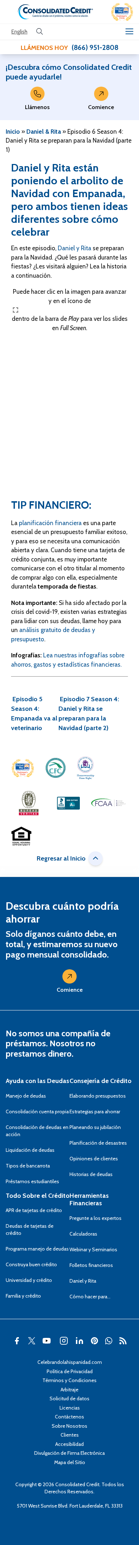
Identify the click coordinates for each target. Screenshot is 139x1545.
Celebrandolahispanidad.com (69, 1362)
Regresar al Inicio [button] (61, 858)
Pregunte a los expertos (96, 1218)
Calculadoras (83, 1234)
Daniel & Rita (43, 131)
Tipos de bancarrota (28, 1165)
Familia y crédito (23, 1296)
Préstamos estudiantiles (32, 1181)
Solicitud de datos (69, 1398)
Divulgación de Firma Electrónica (69, 1453)
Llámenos (37, 107)
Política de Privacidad (70, 1371)
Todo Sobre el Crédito (38, 1196)
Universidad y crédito (29, 1280)
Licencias (70, 1408)
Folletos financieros (91, 1265)
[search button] (39, 31)
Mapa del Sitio (69, 1462)
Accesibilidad (69, 1444)
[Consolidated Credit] (55, 11)
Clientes (70, 1435)
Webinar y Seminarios (93, 1249)
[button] (122, 12)
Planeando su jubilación (95, 1127)
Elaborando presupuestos (98, 1096)
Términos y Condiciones (69, 1380)
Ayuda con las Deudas (37, 1081)
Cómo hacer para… (90, 1296)
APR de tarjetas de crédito (34, 1210)
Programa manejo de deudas (37, 1249)
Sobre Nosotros (69, 1426)
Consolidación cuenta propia (37, 1111)
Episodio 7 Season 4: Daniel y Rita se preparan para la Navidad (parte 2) (88, 713)
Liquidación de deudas (30, 1150)
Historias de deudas (91, 1174)
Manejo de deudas (26, 1096)
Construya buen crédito (31, 1264)
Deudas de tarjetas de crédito (29, 1229)
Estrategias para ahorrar (95, 1111)
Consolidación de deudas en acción (37, 1131)
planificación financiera (50, 523)
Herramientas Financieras (89, 1199)
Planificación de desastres (98, 1143)
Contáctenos (69, 1416)
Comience (101, 107)
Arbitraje (69, 1389)
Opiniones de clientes (94, 1158)
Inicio (13, 131)
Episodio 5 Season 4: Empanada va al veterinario (34, 713)
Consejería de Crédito (101, 1081)
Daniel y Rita (74, 248)
